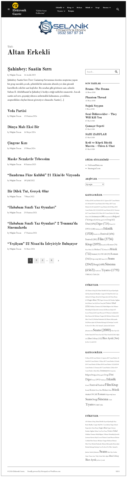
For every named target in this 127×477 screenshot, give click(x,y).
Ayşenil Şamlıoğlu (108, 421)
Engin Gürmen (105, 300)
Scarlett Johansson (94, 452)
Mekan (79, 7)
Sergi (97, 7)
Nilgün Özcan (15, 75)
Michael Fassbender (100, 319)
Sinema (106, 7)
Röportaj (96, 259)
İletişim (71, 11)
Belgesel (93, 219)
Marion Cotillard (112, 313)
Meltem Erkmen (113, 316)
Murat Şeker (92, 322)
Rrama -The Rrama (97, 89)
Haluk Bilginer (108, 306)
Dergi (111, 219)
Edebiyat (99, 229)
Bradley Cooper (102, 294)
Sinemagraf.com (94, 168)
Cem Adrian (106, 425)
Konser (112, 244)
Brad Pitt (111, 294)
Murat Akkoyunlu (107, 444)
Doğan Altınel (97, 297)
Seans (102, 329)
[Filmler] (8, 9)
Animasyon (98, 216)
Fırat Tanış (101, 303)
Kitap (69, 7)
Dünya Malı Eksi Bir (23, 127)
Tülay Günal (108, 334)
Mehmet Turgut (100, 316)
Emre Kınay (95, 428)
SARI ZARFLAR (96, 134)
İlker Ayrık (110, 338)
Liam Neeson (101, 313)
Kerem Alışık (111, 310)
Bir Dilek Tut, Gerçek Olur (28, 191)
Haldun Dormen (96, 306)
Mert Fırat (89, 319)
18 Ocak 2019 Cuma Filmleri (96, 204)
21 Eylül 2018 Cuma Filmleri (104, 210)
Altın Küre (96, 371)
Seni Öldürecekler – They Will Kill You (101, 116)
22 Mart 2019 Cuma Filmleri (106, 213)
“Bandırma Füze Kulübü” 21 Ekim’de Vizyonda (43, 175)
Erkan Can (92, 303)
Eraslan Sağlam (89, 431)
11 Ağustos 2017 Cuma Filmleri (109, 358)
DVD (90, 228)
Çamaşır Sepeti (94, 126)
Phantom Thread (95, 97)
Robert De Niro (91, 326)
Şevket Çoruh (90, 342)
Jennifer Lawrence (100, 310)
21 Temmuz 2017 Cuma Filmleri (101, 367)
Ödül (88, 274)
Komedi (104, 245)
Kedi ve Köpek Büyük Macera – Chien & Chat (100, 144)
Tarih (98, 271)
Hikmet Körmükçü (109, 434)
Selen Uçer (115, 330)
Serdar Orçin (90, 334)
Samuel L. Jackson (104, 326)
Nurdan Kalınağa (102, 322)
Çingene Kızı (17, 143)
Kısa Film (89, 249)
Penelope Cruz (113, 322)
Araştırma (109, 216)
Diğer (102, 223)
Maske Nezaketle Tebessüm (28, 159)
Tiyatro (60, 11)
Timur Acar (99, 334)
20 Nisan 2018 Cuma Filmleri (103, 364)
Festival (107, 233)
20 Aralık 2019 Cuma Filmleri (101, 207)
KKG (118, 471)
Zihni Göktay (95, 338)
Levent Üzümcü (90, 313)
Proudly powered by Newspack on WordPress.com (43, 471)
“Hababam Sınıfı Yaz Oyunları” (31, 207)
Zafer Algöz (106, 456)
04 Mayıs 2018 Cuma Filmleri (94, 200)
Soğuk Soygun (94, 106)
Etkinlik (59, 7)
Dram (112, 224)
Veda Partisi (16, 111)
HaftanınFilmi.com (95, 165)
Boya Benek (92, 294)
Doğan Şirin (106, 297)
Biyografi (102, 220)
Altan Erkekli (103, 291)
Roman (101, 394)
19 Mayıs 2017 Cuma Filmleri (106, 361)
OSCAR (105, 254)
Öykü (96, 274)
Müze (106, 249)
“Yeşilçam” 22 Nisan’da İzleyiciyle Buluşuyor (42, 244)
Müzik (87, 7)
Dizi (90, 223)
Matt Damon (89, 316)
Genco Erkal (112, 431)
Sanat (104, 259)
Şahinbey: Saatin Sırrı (29, 69)
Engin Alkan (94, 300)
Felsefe (97, 234)
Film (105, 239)
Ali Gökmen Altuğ (91, 290)
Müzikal (96, 254)
